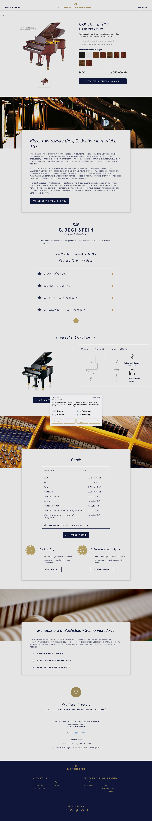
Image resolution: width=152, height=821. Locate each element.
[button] (55, 397)
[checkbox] (54, 411)
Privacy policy (96, 397)
